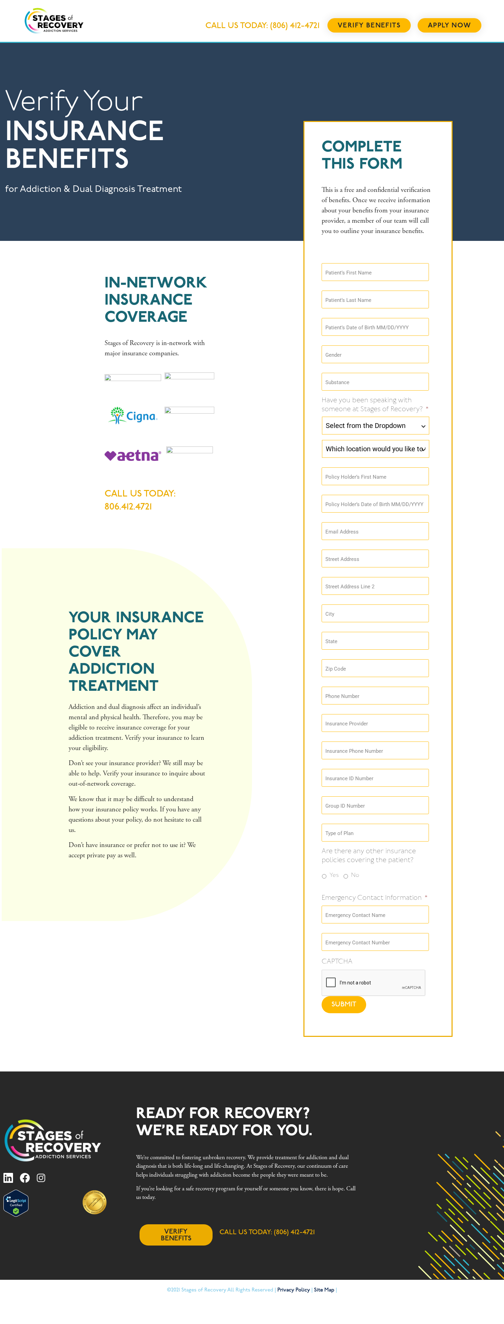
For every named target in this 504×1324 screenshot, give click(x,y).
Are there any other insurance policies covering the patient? (369, 856)
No (355, 875)
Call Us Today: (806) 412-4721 (262, 26)
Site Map (324, 1290)
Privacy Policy (293, 1290)
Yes (334, 875)
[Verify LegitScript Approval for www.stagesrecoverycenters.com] (15, 1215)
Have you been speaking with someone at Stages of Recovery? (375, 405)
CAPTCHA (337, 961)
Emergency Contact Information (375, 898)
